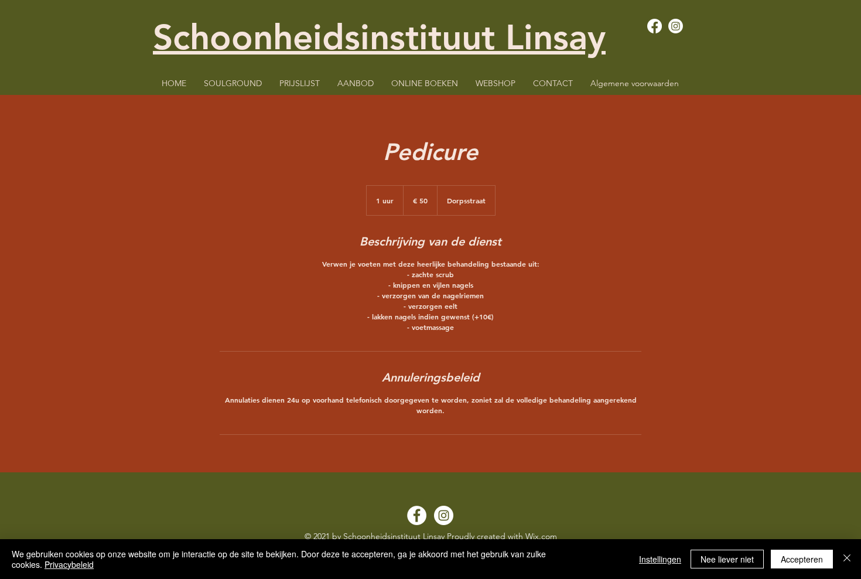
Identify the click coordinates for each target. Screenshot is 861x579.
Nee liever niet (727, 559)
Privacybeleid (69, 564)
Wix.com (541, 536)
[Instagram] (675, 26)
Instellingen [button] (660, 559)
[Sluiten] (847, 559)
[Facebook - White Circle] (416, 515)
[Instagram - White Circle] (443, 515)
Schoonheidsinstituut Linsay (379, 37)
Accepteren (802, 559)
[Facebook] (654, 26)
